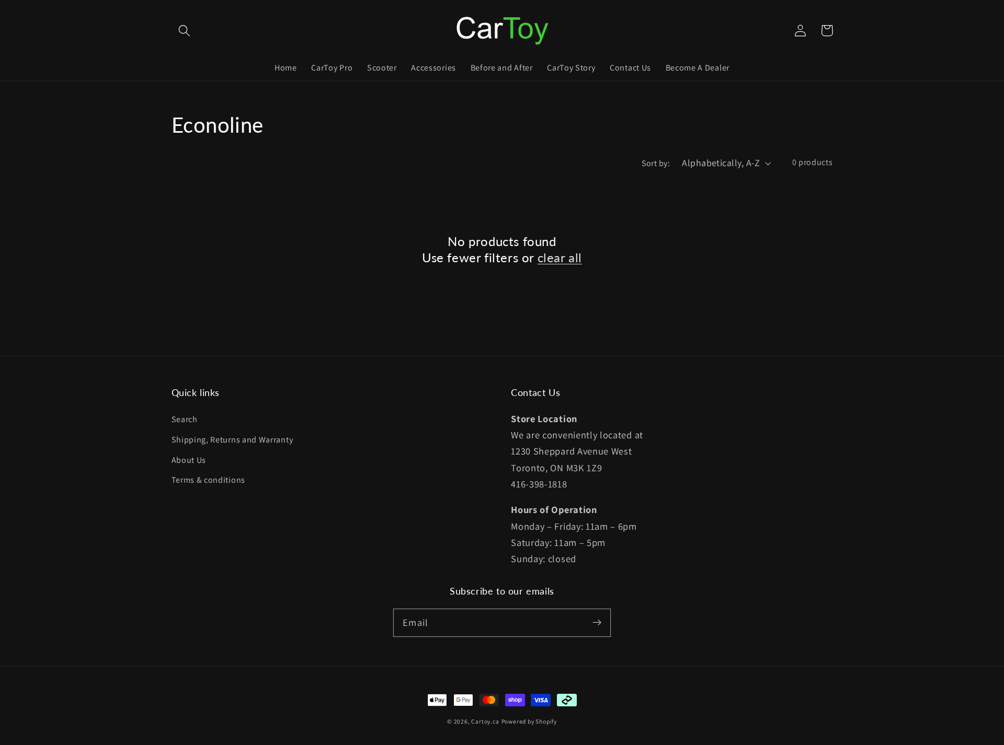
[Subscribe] (597, 622)
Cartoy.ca (485, 721)
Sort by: (656, 163)
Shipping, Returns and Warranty (232, 439)
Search (185, 419)
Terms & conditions (208, 479)
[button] (185, 30)
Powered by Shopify (529, 721)
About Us (189, 460)
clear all (560, 257)
